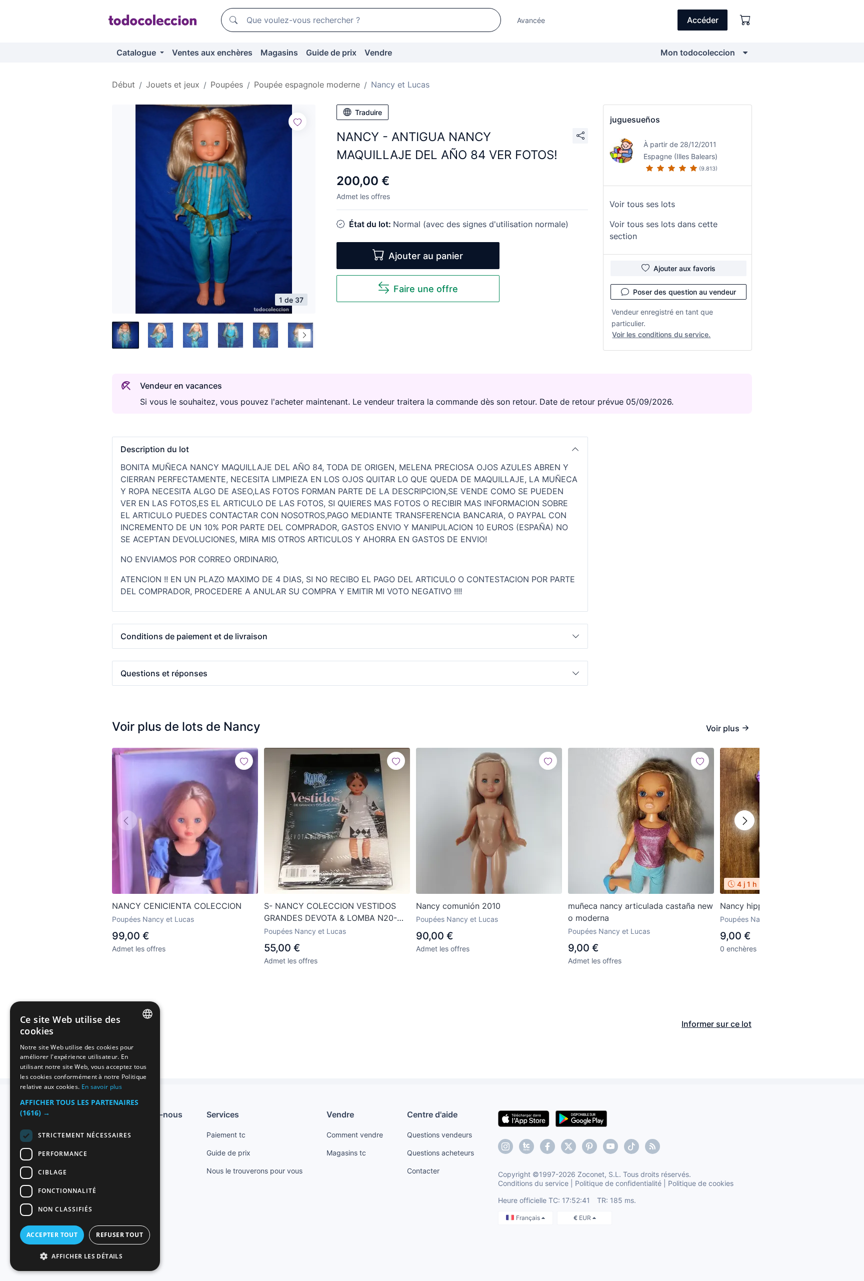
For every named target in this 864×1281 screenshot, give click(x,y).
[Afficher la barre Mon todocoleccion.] (745, 53)
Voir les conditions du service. (661, 334)
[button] (350, 449)
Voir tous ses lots (642, 204)
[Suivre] (297, 122)
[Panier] (746, 20)
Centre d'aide (432, 1114)
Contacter (423, 1170)
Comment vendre (354, 1134)
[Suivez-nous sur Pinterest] (589, 1146)
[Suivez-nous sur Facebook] (547, 1146)
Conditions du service (533, 1183)
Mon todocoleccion (697, 53)
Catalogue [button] (137, 53)
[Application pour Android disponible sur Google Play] (581, 1118)
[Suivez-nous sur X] (568, 1146)
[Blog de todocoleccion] (652, 1146)
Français (529, 1217)
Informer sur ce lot (717, 1024)
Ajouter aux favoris (685, 268)
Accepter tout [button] (52, 1234)
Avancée (531, 20)
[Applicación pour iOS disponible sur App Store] (524, 1118)
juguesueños (635, 120)
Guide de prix (331, 53)
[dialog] (85, 1136)
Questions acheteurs (440, 1152)
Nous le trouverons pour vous (254, 1170)
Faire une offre (426, 289)
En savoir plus (102, 1086)
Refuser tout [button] (119, 1234)
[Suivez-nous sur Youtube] (610, 1146)
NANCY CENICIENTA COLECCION (177, 906)
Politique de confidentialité (618, 1183)
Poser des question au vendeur (684, 292)
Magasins (279, 53)
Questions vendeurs (439, 1134)
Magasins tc (346, 1152)
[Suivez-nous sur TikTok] (631, 1146)
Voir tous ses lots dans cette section (664, 230)
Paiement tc (226, 1134)
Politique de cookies (701, 1183)
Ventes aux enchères (212, 53)
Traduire (368, 112)
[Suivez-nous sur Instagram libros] (526, 1146)
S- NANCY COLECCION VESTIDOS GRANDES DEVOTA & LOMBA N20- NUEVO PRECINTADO (330, 912)
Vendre (378, 53)
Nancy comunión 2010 (458, 906)
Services (222, 1114)
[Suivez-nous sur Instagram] (505, 1146)
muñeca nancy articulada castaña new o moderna (640, 912)
